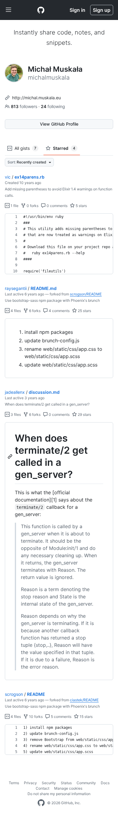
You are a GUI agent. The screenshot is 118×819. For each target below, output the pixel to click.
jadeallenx (15, 392)
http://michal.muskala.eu (36, 97)
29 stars (84, 414)
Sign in (77, 10)
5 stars (81, 205)
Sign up (101, 10)
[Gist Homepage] (40, 10)
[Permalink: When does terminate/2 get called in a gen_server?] (10, 456)
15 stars (86, 716)
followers (24, 106)
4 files (15, 310)
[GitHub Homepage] (41, 803)
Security (49, 783)
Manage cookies (68, 788)
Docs (105, 783)
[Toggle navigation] (8, 10)
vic (8, 176)
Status (66, 783)
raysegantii (16, 288)
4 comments (59, 310)
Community (86, 783)
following (53, 106)
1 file (14, 205)
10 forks (35, 716)
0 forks (32, 205)
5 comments (60, 716)
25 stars (84, 310)
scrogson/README (86, 294)
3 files (15, 414)
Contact (42, 788)
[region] (59, 244)
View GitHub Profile (59, 124)
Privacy (30, 783)
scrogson (14, 694)
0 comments (56, 205)
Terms (14, 783)
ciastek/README (84, 700)
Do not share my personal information (59, 793)
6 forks (34, 310)
